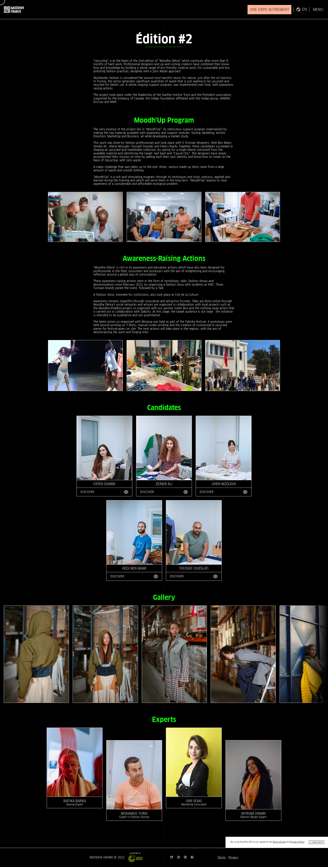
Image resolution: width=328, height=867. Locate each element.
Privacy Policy (297, 841)
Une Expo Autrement (269, 9)
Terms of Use (278, 841)
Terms (222, 857)
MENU (318, 9)
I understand (316, 842)
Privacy (233, 857)
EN (304, 9)
